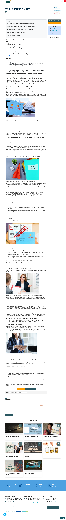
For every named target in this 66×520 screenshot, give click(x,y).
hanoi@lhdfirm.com (37, 502)
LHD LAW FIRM (54, 41)
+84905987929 (56, 33)
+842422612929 (55, 28)
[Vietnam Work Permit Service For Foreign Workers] (52, 441)
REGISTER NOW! (53, 23)
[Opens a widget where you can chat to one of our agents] (62, 518)
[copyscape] (18, 511)
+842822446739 (55, 30)
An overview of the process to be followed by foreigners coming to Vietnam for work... (20, 23)
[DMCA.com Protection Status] (25, 511)
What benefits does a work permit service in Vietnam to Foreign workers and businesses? (21, 26)
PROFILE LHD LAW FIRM (53, 20)
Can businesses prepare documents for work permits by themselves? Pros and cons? (20, 29)
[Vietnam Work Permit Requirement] (14, 441)
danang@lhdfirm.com (56, 501)
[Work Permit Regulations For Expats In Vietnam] (14, 478)
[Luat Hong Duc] (10, 2)
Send (53, 507)
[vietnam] (65, 1)
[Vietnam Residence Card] (33, 477)
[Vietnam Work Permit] (52, 459)
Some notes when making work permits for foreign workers (16, 32)
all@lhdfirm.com (17, 501)
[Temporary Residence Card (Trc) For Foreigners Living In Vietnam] (33, 441)
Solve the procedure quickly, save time (14, 35)
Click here (28, 69)
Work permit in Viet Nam (12, 392)
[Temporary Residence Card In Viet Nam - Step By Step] (33, 459)
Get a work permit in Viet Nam (22, 392)
